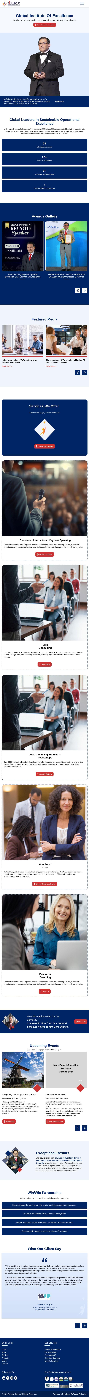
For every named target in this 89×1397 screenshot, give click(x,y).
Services (5, 1355)
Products (5, 1358)
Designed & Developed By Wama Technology (70, 1394)
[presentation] (77, 290)
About (4, 1352)
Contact (5, 1364)
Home (4, 1349)
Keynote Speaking (51, 1361)
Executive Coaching (52, 1358)
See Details (59, 101)
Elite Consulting (50, 1352)
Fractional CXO (50, 1355)
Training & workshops (52, 1349)
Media (4, 1361)
